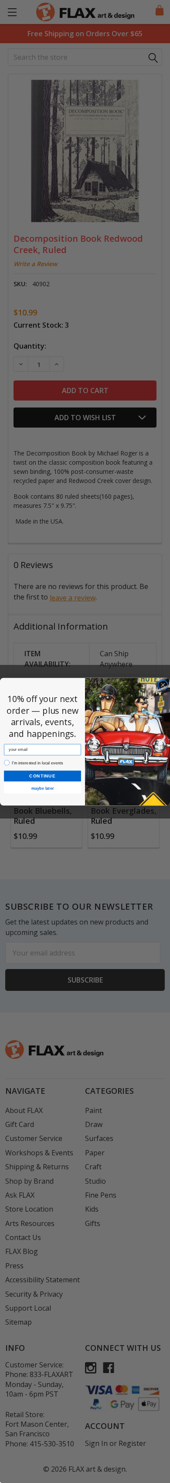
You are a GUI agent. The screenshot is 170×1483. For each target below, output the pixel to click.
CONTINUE (42, 775)
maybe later (42, 788)
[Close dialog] (163, 685)
